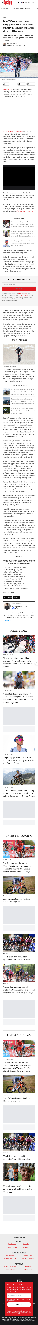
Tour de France (12, 1244)
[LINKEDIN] (13, 608)
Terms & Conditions (17, 1312)
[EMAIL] (16, 608)
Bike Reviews (28, 1266)
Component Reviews (10, 1269)
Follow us (22, 84)
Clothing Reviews (28, 1269)
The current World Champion (13, 132)
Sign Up (19, 1305)
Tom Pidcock (7, 89)
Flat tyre (16, 597)
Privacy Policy (25, 1311)
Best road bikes (10, 1255)
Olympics (25, 1247)
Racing (4, 17)
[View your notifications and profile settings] (18, 2)
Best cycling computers (28, 1258)
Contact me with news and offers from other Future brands (19, 1300)
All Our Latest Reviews (10, 1266)
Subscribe (27, 2)
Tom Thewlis (13, 43)
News (23, 45)
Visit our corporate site (25, 1318)
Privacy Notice (24, 295)
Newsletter (32, 84)
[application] (19, 176)
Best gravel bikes (28, 1255)
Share (7, 84)
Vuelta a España (12, 1247)
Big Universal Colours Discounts (21, 8)
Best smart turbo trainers (10, 1258)
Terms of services (23, 293)
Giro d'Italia (26, 1244)
